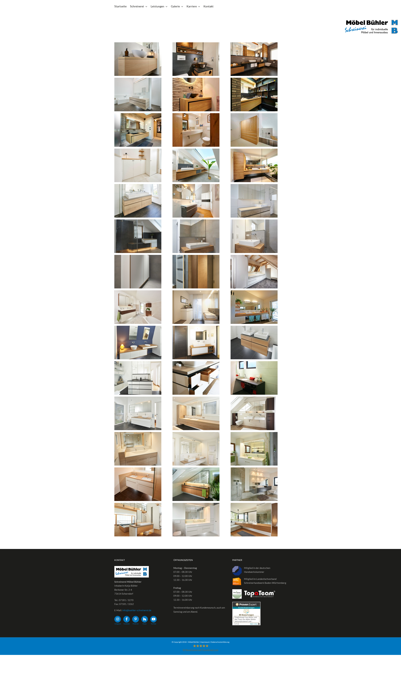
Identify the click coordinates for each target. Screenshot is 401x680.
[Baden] (137, 59)
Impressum (205, 642)
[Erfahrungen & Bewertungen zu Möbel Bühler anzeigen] (246, 603)
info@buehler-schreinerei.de (136, 610)
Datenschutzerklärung (220, 642)
